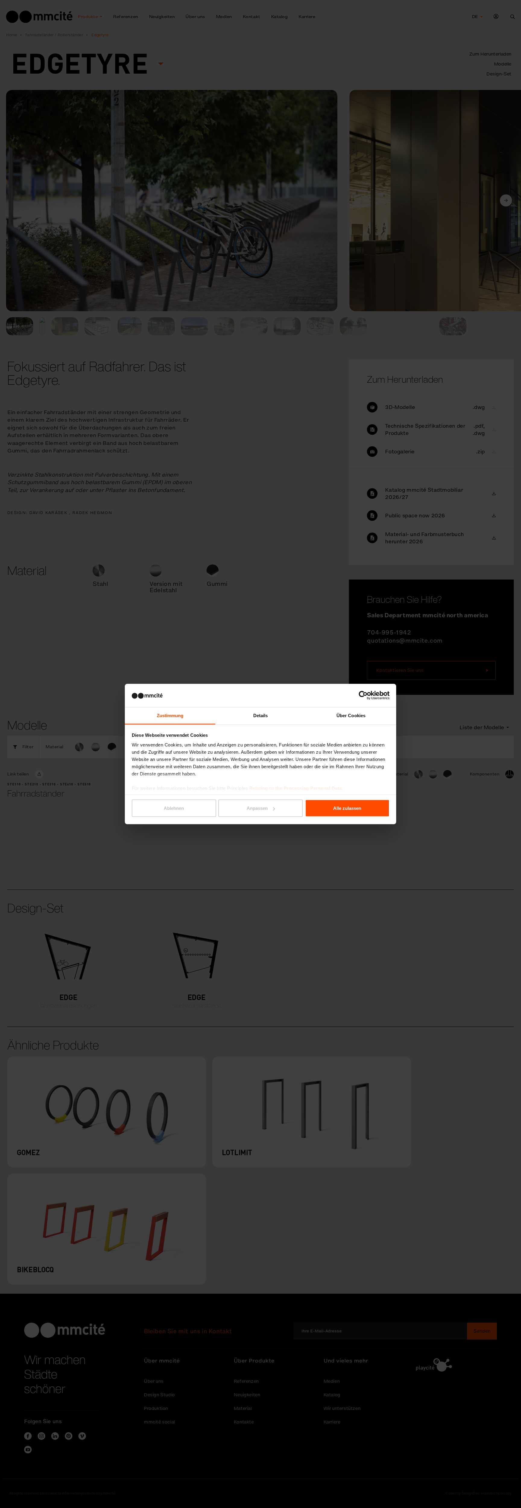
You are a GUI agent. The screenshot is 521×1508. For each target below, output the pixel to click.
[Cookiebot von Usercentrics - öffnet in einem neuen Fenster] (363, 695)
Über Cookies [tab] (350, 715)
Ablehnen (174, 808)
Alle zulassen (347, 808)
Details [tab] (260, 715)
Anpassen (257, 808)
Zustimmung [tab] (170, 715)
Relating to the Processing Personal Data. (296, 788)
